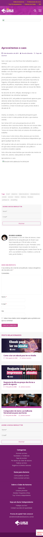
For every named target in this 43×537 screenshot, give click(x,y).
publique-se (5, 200)
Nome (4, 297)
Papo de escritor (21, 458)
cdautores (14, 194)
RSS (40, 4)
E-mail (4, 304)
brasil (8, 194)
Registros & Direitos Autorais (21, 465)
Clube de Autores (18, 2)
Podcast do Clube (30, 4)
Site (3, 311)
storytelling (14, 200)
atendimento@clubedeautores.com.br (21, 517)
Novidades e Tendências (22, 455)
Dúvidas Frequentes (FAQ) (21, 493)
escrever (10, 197)
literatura (30, 197)
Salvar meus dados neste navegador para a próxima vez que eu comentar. (21, 319)
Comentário (5, 273)
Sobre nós (21, 488)
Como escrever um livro (21, 478)
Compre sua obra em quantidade (21, 508)
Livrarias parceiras (21, 490)
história (17, 197)
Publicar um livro (21, 463)
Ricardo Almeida (27, 53)
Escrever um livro (21, 453)
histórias (23, 197)
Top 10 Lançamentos (15, 4)
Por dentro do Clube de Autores (21, 460)
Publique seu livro (21, 505)
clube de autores (24, 194)
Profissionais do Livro (34, 2)
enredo (4, 197)
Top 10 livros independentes (21, 495)
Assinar (21, 223)
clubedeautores (34, 194)
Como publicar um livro (21, 475)
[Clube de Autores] (22, 522)
